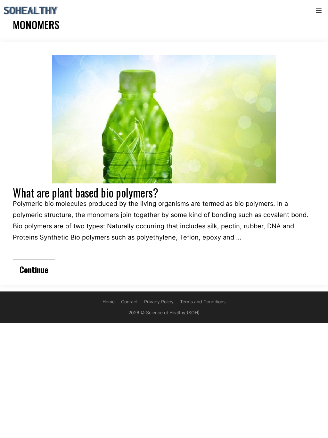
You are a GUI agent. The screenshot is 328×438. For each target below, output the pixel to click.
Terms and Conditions (203, 301)
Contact (129, 301)
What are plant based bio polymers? (85, 192)
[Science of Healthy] (31, 10)
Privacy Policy (159, 301)
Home (108, 301)
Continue (34, 269)
